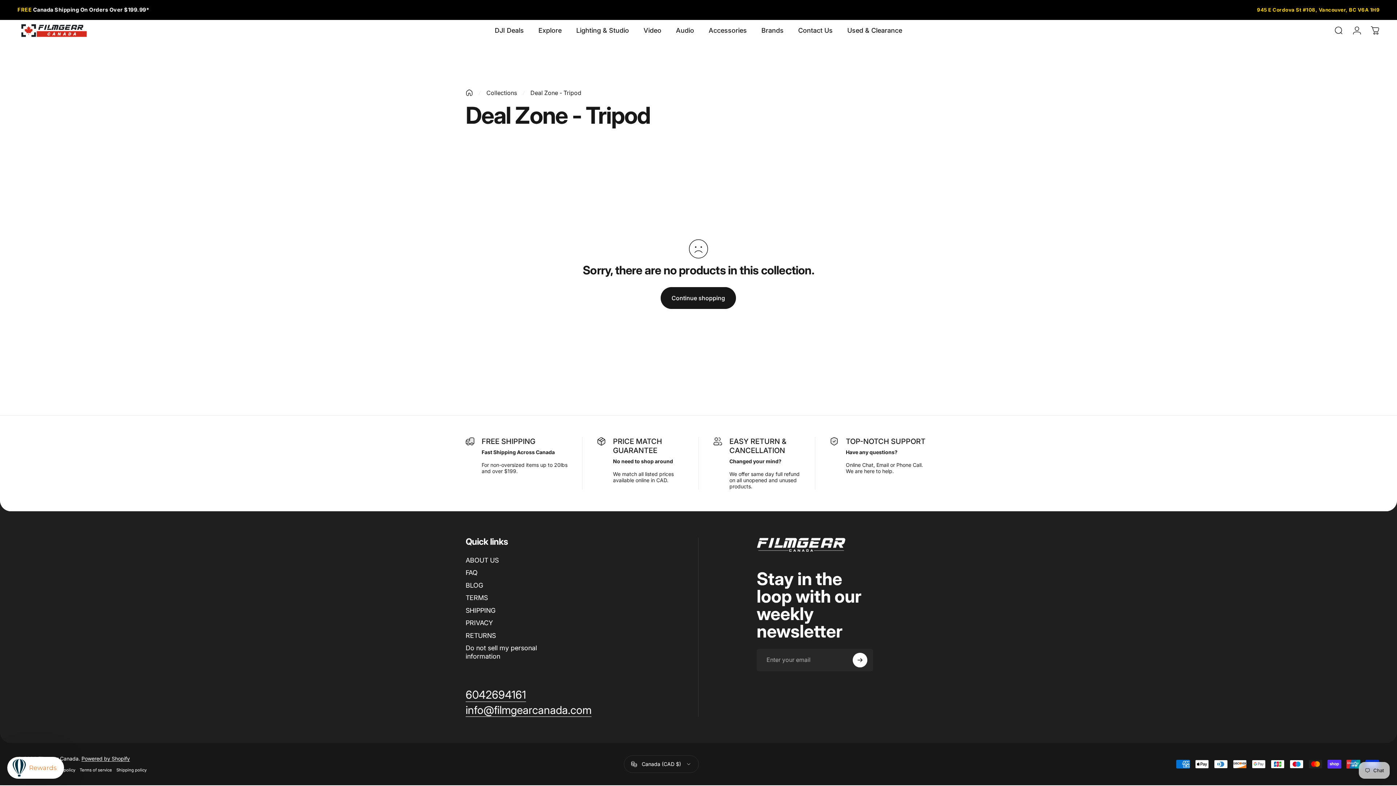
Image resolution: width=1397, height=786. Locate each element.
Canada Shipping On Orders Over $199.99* (83, 10)
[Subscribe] (860, 660)
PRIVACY (479, 623)
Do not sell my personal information (501, 652)
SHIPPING (480, 610)
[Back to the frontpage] (469, 92)
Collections (501, 92)
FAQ (472, 572)
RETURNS (481, 635)
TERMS (477, 598)
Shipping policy (131, 770)
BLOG (474, 585)
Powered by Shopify (105, 758)
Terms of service (96, 770)
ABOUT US (482, 560)
